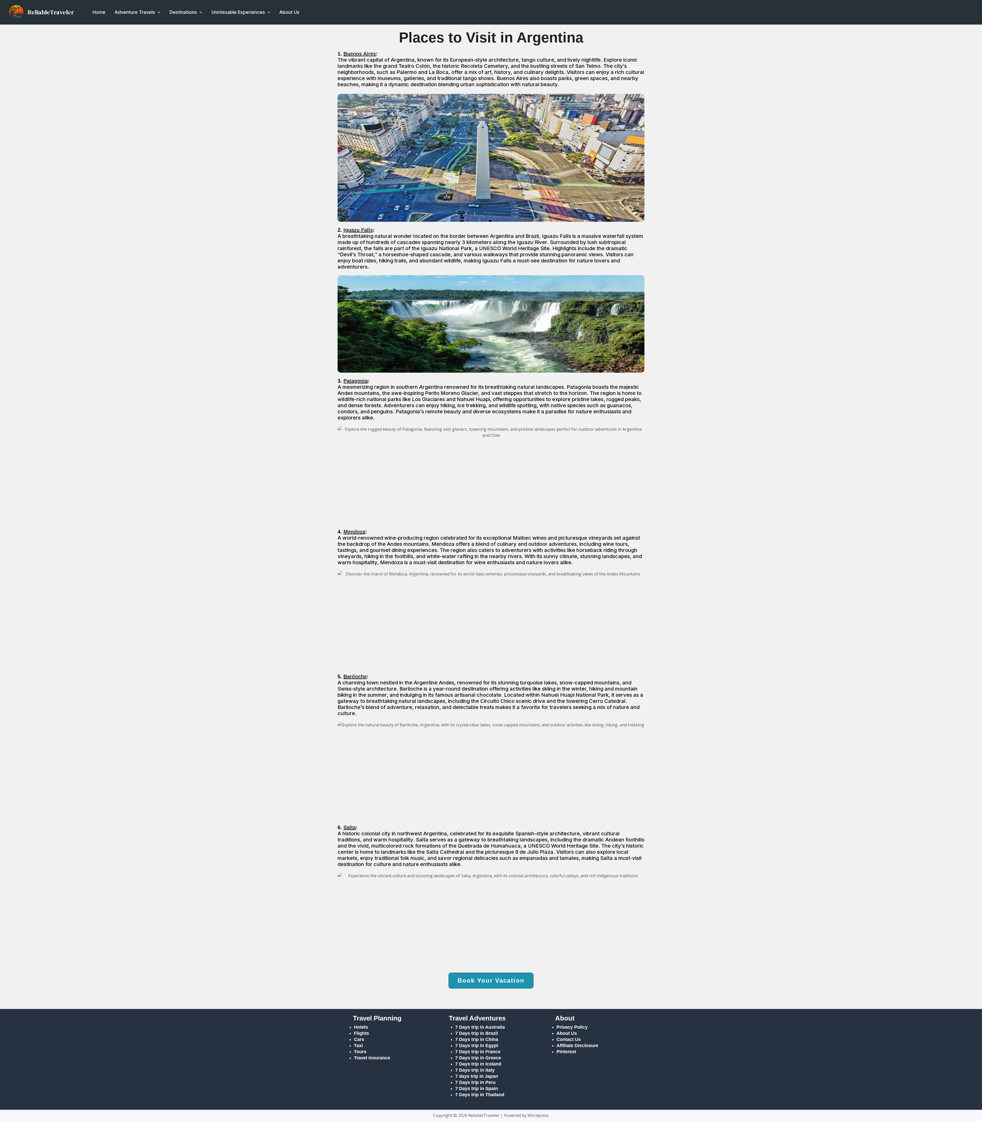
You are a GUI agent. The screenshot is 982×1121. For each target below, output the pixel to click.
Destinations (183, 12)
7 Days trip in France (477, 1051)
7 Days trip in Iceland (479, 1064)
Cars (359, 1039)
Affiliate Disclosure (577, 1045)
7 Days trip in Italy (475, 1070)
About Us (289, 12)
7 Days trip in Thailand (479, 1094)
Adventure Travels (135, 12)
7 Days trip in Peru (475, 1082)
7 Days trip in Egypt (476, 1045)
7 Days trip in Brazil (476, 1033)
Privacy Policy (572, 1027)
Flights (361, 1033)
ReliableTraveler (51, 12)
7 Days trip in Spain (476, 1088)
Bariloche (355, 676)
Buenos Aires (359, 54)
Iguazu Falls (358, 230)
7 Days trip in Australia (480, 1027)
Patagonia (355, 381)
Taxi (358, 1045)
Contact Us (568, 1039)
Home (99, 12)
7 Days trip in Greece (478, 1057)
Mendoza (354, 532)
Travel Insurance (372, 1057)
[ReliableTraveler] (16, 12)
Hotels (361, 1027)
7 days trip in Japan (476, 1076)
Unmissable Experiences (238, 12)
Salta (349, 827)
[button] (157, 12)
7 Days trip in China (476, 1039)
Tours (360, 1051)
